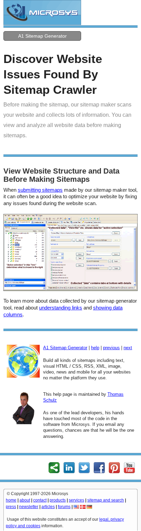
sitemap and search (105, 500)
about (25, 500)
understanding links (60, 308)
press (11, 506)
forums (64, 506)
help (95, 347)
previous (111, 347)
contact (40, 500)
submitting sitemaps (40, 190)
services (76, 500)
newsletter (28, 506)
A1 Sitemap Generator (42, 36)
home (11, 500)
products (58, 500)
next (128, 347)
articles (48, 506)
